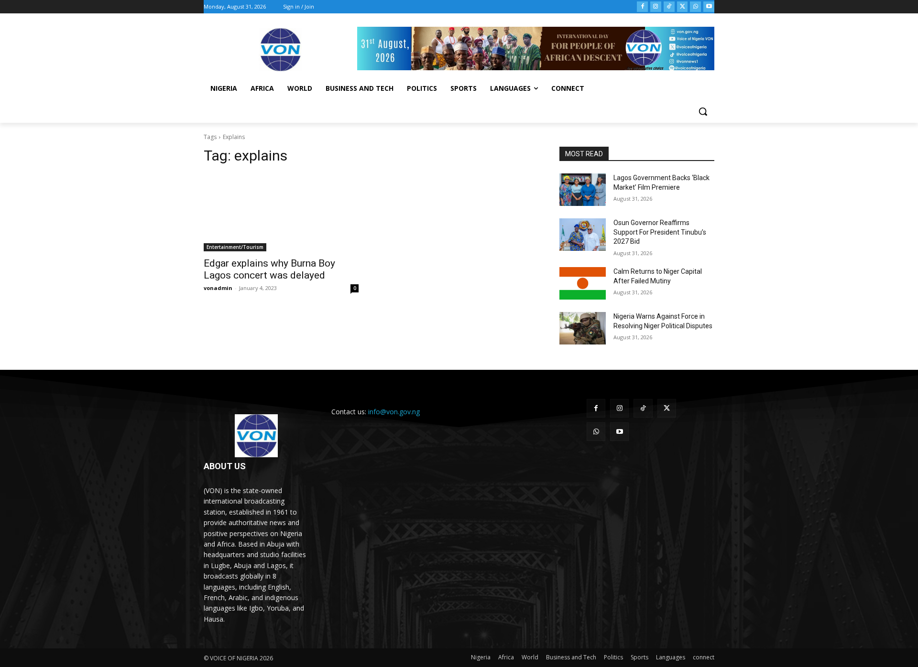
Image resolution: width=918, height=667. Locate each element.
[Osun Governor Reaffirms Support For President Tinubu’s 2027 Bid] (582, 234)
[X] (682, 6)
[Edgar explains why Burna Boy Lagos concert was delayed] (281, 212)
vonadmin (218, 287)
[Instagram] (655, 6)
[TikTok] (669, 6)
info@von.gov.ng (394, 411)
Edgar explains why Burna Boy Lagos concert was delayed (269, 269)
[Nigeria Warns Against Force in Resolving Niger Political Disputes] (582, 328)
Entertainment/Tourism (235, 247)
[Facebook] (642, 6)
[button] (702, 111)
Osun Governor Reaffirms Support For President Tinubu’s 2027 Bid (659, 232)
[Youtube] (708, 6)
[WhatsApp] (695, 6)
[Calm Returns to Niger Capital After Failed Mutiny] (582, 283)
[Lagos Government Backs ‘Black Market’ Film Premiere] (582, 189)
